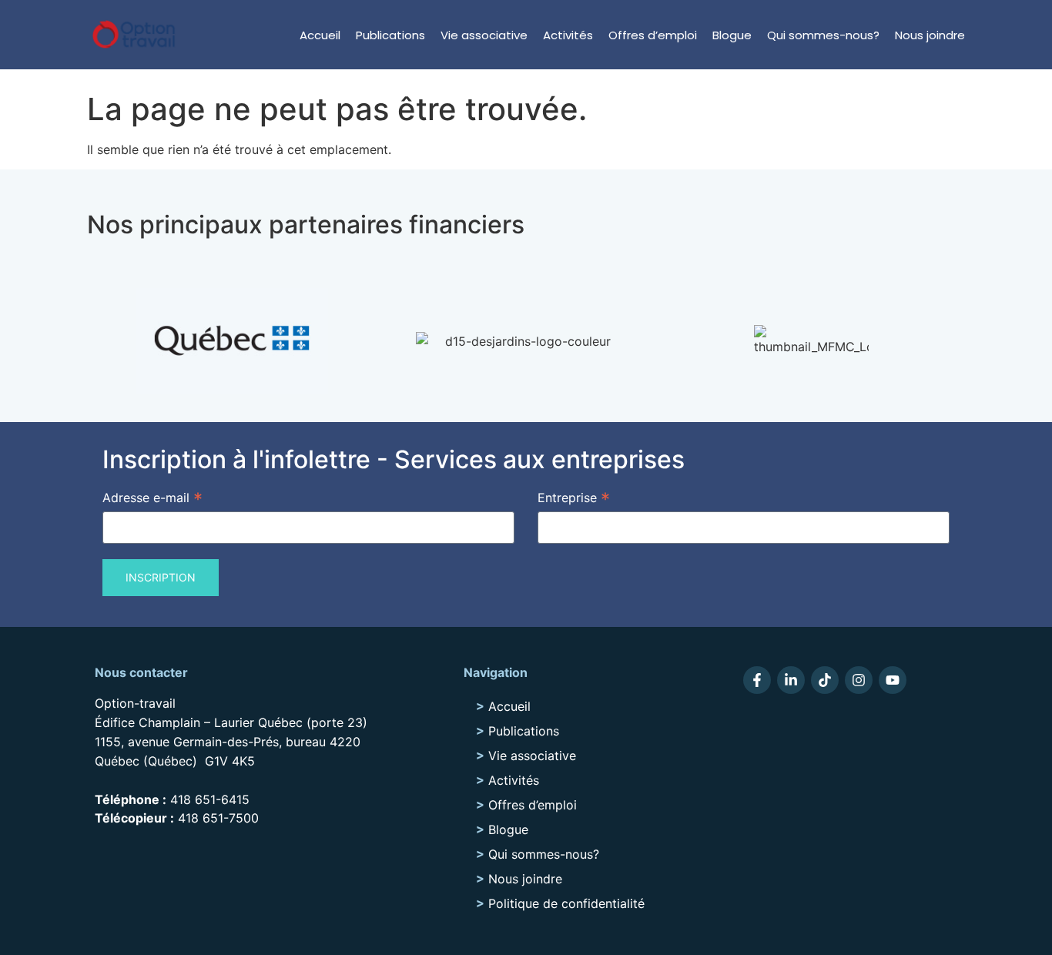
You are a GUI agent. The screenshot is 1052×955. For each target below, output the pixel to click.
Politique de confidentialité (566, 903)
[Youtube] (892, 680)
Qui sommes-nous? (823, 35)
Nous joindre (930, 35)
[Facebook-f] (757, 680)
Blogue (732, 35)
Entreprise (574, 496)
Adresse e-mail (152, 496)
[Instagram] (859, 680)
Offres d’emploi (652, 35)
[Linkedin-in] (791, 680)
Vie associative (484, 35)
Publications (390, 35)
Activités (568, 35)
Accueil (320, 35)
